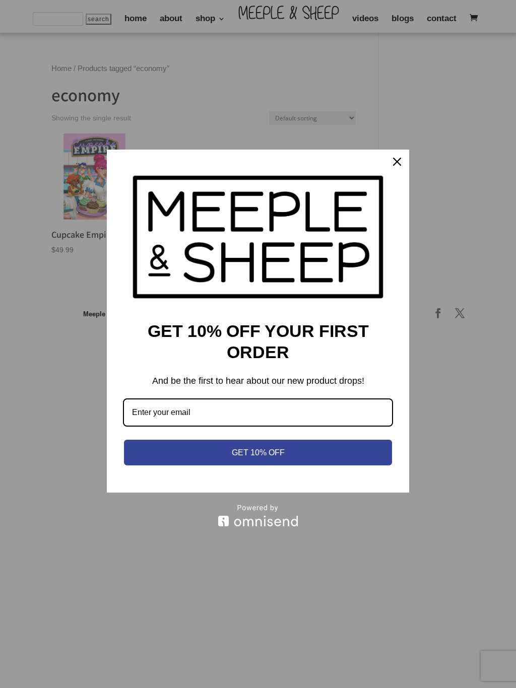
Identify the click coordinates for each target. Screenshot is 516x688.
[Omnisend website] (258, 515)
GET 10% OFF (258, 452)
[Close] (397, 162)
